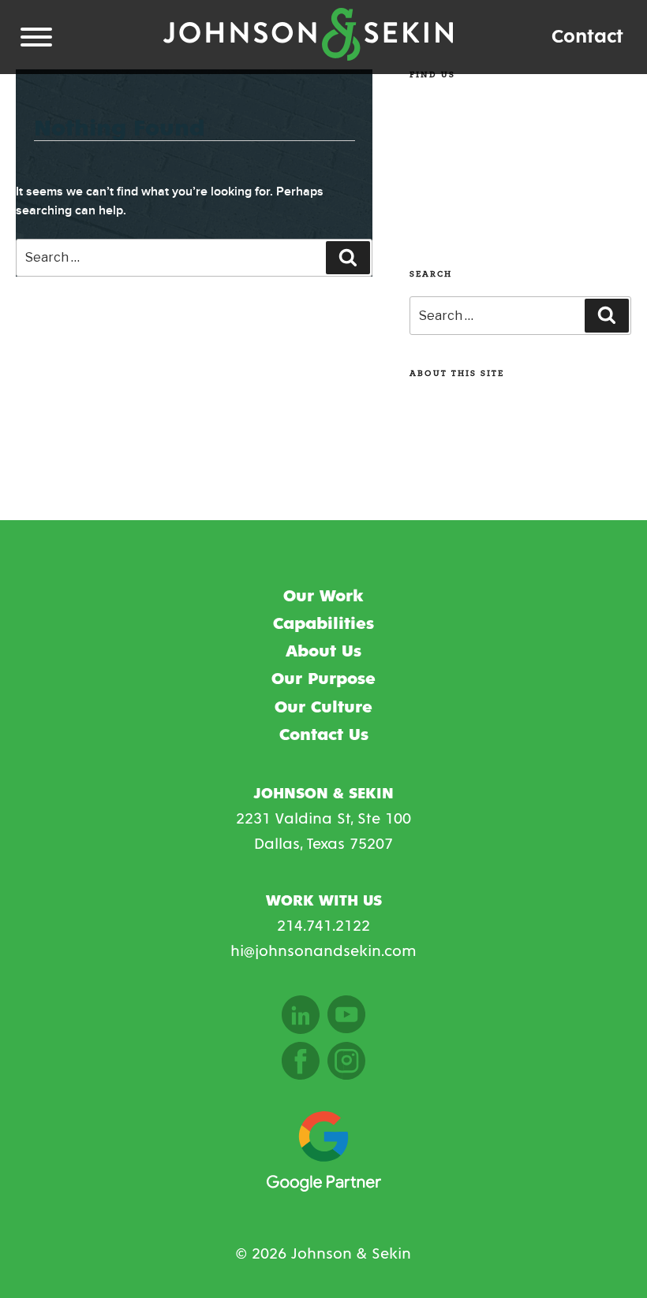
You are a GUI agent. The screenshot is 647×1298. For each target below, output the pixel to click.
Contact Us (323, 735)
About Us (323, 651)
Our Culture (323, 707)
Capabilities (323, 624)
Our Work (323, 596)
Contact (587, 36)
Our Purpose (323, 679)
